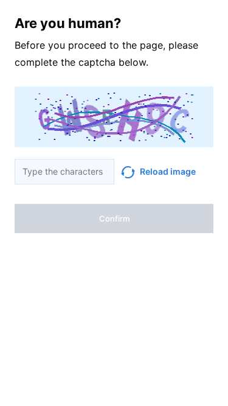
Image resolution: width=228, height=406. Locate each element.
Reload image (168, 171)
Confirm (114, 218)
